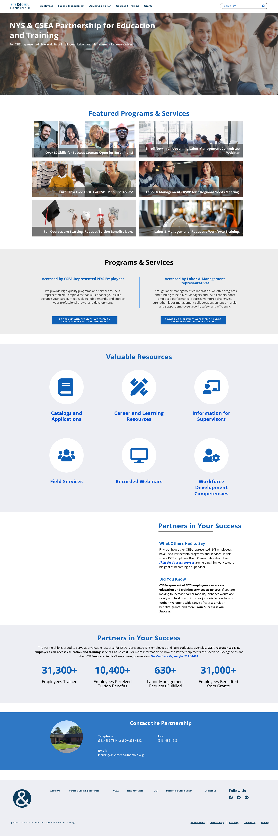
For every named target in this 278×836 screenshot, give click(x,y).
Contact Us (210, 791)
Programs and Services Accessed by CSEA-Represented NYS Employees (84, 320)
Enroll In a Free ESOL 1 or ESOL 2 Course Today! (96, 192)
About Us (55, 791)
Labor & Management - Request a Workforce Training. (197, 231)
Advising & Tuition (100, 6)
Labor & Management (71, 6)
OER (156, 791)
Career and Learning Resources (139, 416)
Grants (148, 6)
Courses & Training (127, 6)
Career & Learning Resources (84, 791)
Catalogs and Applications (66, 416)
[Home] (22, 798)
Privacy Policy (198, 822)
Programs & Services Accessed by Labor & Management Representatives (193, 320)
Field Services (66, 481)
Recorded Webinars (139, 481)
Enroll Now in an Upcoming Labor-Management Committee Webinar (193, 150)
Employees (46, 6)
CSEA (116, 791)
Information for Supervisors (211, 416)
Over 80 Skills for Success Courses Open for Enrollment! (89, 152)
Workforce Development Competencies (211, 487)
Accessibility (217, 822)
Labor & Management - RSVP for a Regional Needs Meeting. (193, 192)
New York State (135, 791)
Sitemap (265, 822)
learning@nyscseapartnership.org (121, 755)
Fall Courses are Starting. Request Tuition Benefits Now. (88, 231)
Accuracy (233, 822)
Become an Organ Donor (179, 791)
